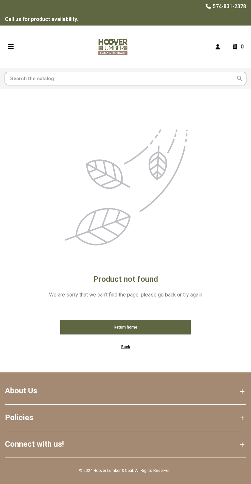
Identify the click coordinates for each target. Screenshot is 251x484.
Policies (19, 417)
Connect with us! (34, 444)
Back (125, 347)
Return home (125, 327)
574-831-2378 (228, 6)
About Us (21, 390)
